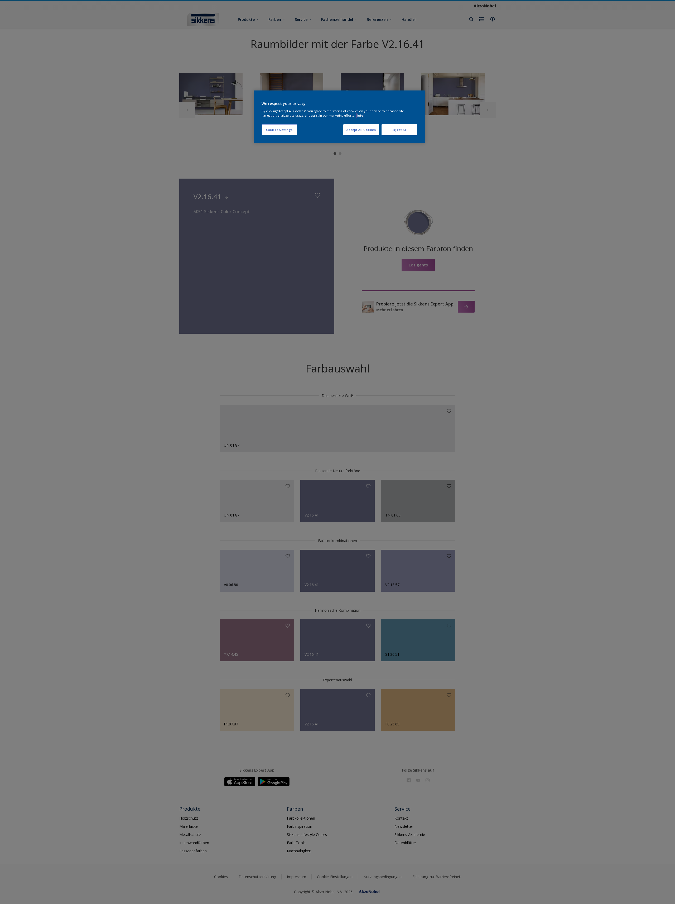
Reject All (399, 130)
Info (360, 115)
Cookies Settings (279, 130)
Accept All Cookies (361, 130)
